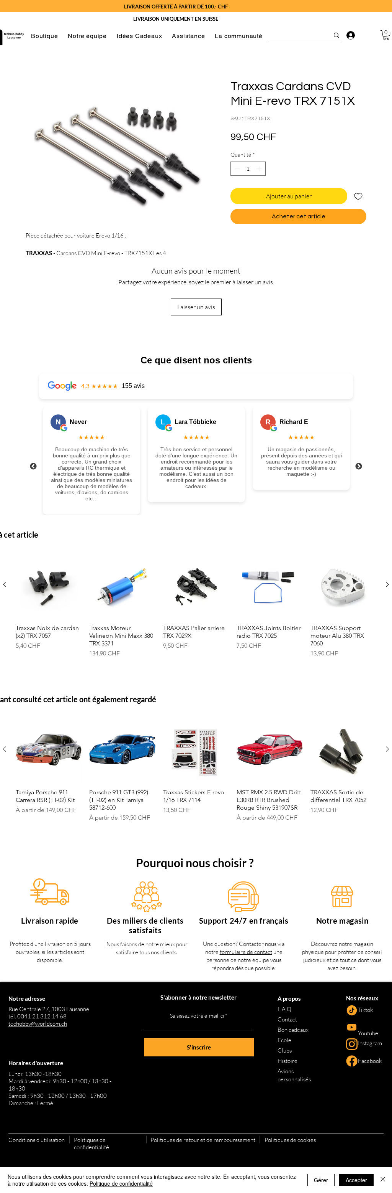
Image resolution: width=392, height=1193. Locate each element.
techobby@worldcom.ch (37, 1023)
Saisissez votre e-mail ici (197, 1015)
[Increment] (260, 168)
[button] (44, 36)
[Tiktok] (352, 1010)
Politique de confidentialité (121, 1183)
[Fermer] (382, 1180)
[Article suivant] (387, 584)
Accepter (356, 1180)
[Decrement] (236, 168)
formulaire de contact (246, 951)
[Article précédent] (4, 584)
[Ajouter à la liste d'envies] (358, 196)
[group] (196, 608)
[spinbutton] (248, 168)
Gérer (321, 1180)
